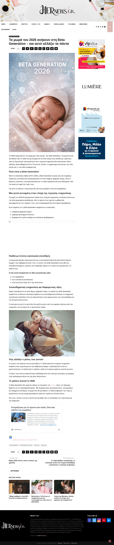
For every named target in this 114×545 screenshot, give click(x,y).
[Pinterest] (103, 27)
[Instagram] (101, 27)
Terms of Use (66, 543)
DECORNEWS (5, 29)
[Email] (105, 27)
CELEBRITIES (13, 24)
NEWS (3, 24)
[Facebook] (97, 27)
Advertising (74, 543)
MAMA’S (47, 24)
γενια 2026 (36, 445)
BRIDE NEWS (83, 24)
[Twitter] (99, 27)
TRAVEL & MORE (59, 24)
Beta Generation (14, 445)
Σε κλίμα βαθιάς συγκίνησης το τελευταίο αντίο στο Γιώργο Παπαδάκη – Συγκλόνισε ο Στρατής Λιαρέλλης (60, 463)
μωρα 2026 (43, 445)
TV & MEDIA (71, 24)
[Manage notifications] (109, 541)
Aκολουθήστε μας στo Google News (24, 440)
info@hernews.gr (41, 535)
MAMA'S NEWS (12, 36)
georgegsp (15, 471)
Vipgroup (59, 543)
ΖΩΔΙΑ (14, 29)
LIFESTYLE (24, 24)
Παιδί (18, 36)
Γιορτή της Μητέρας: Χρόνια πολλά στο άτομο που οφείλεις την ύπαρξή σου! (63, 498)
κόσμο (53, 385)
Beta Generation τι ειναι (26, 445)
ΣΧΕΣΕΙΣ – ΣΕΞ (36, 24)
